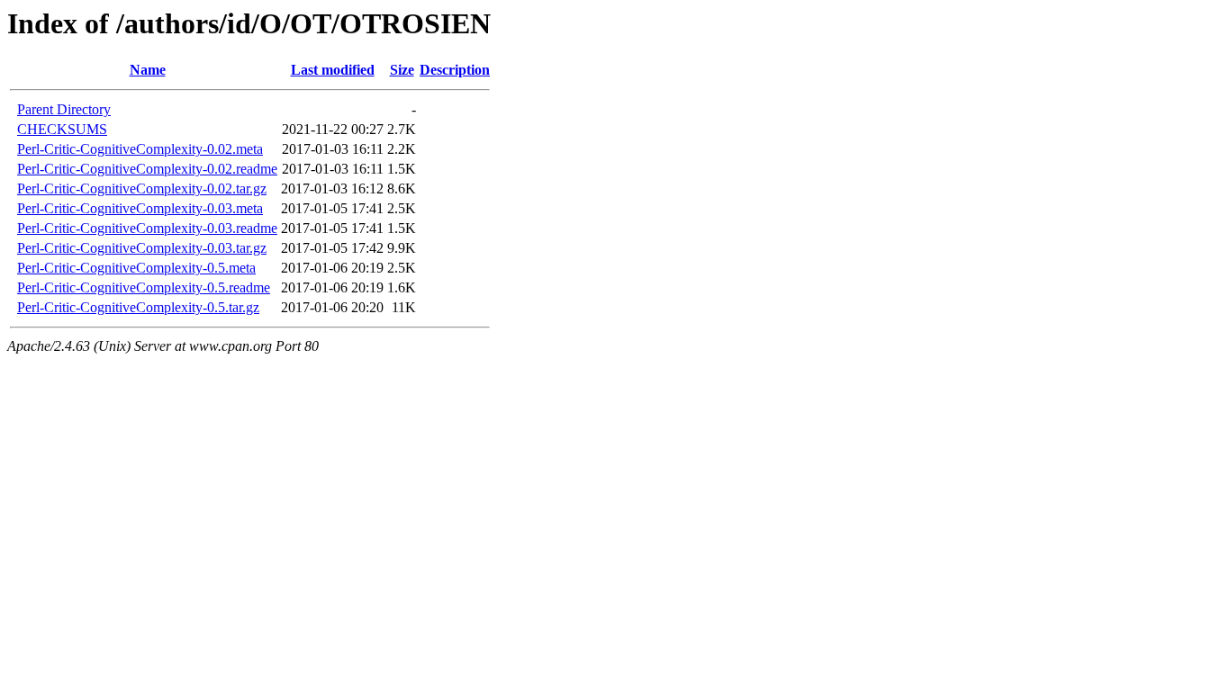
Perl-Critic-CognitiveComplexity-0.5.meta (136, 267)
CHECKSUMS (62, 129)
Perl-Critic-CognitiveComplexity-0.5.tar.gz (138, 307)
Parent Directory (64, 109)
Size (402, 69)
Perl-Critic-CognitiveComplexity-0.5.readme (143, 287)
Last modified (333, 69)
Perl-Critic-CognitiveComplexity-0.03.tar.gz (142, 248)
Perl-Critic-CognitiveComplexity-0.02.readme (147, 168)
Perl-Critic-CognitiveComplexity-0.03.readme (147, 228)
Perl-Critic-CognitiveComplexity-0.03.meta (140, 208)
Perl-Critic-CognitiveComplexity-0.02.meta (140, 149)
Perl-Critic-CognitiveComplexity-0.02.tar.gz (142, 188)
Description (455, 69)
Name (148, 69)
